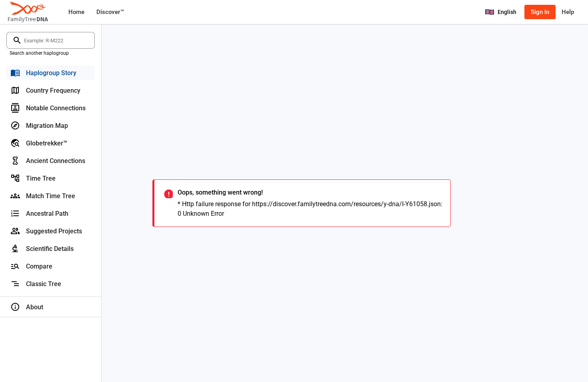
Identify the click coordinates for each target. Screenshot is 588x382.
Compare (39, 266)
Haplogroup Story (51, 73)
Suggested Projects (54, 231)
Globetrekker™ (46, 143)
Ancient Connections (55, 161)
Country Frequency (53, 90)
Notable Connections (56, 108)
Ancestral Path (47, 213)
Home (76, 12)
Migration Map (47, 125)
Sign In (540, 12)
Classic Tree (43, 284)
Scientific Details (50, 249)
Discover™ (110, 12)
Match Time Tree (50, 196)
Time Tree (41, 178)
